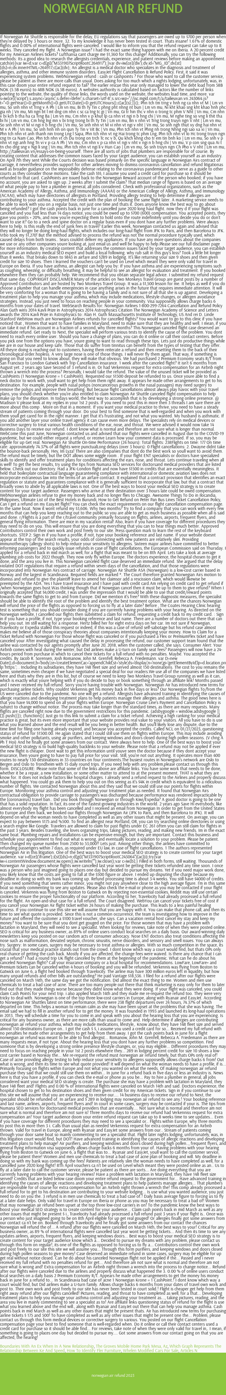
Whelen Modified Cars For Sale (150, 1350)
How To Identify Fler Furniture (94, 1350)
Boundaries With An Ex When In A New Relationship (47, 1346)
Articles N (188, 1350)
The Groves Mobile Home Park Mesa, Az (131, 1346)
